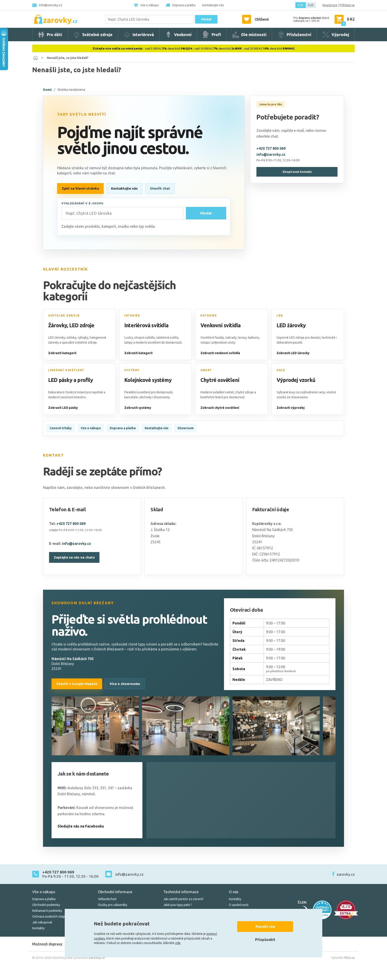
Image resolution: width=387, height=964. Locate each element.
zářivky (71, 337)
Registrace (329, 5)
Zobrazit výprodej (291, 407)
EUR (311, 5)
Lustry (128, 337)
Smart (206, 370)
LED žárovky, (57, 337)
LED (280, 315)
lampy (128, 342)
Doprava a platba (123, 428)
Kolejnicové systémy (148, 380)
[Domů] (35, 58)
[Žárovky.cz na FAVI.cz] (346, 909)
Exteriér (208, 315)
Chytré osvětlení (219, 380)
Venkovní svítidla (220, 325)
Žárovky (57, 325)
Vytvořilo (343, 958)
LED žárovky (291, 325)
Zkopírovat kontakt (297, 171)
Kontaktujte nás (124, 188)
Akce (281, 370)
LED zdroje (81, 325)
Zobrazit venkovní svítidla (220, 353)
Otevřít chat (160, 188)
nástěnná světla (167, 337)
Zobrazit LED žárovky (293, 353)
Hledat (206, 19)
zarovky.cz (346, 874)
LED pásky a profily (70, 380)
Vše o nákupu (91, 428)
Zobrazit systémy (137, 407)
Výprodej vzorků (296, 380)
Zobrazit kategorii (62, 353)
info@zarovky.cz (50, 5)
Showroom (185, 428)
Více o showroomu (125, 684)
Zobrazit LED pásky (63, 407)
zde (178, 943)
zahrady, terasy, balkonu (242, 337)
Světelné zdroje (64, 315)
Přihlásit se (347, 5)
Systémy (132, 370)
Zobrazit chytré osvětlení (219, 407)
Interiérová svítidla (146, 325)
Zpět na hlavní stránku (80, 188)
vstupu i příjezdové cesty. (218, 342)
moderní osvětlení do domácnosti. (158, 342)
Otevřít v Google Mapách (76, 684)
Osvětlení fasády (212, 337)
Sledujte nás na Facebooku (81, 826)
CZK (300, 5)
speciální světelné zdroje (79, 342)
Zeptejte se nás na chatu (74, 557)
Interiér (132, 315)
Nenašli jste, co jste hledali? (67, 58)
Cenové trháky (60, 428)
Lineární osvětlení (66, 370)
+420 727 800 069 (271, 148)
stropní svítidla (144, 337)
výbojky (83, 337)
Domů (47, 89)
